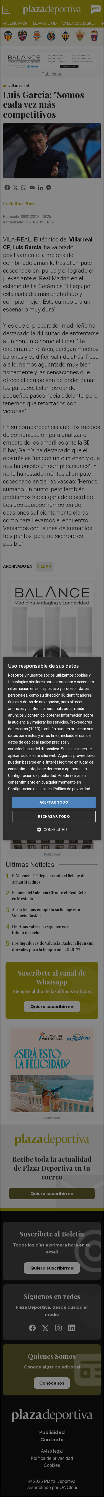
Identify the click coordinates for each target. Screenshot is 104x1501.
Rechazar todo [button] (54, 816)
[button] (52, 829)
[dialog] (51, 748)
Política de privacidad (71, 789)
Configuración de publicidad (32, 775)
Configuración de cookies (30, 789)
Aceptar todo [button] (54, 802)
